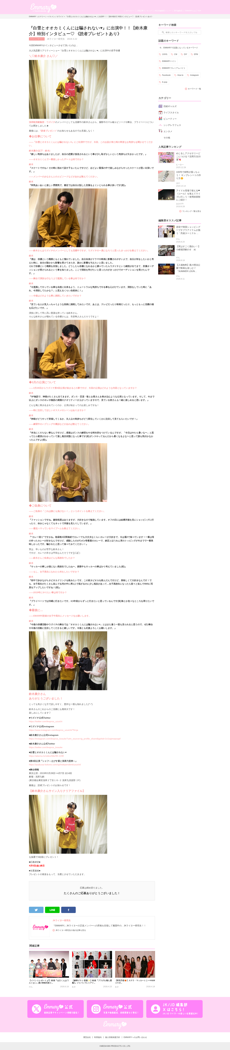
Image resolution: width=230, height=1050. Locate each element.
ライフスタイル (171, 112)
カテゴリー (129, 11)
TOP (199, 11)
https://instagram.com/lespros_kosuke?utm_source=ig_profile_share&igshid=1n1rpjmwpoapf (74, 738)
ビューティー (170, 119)
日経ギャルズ (170, 106)
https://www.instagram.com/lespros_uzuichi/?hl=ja (53, 730)
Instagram (194, 75)
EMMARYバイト (169, 61)
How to (180, 75)
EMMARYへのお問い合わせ (135, 1037)
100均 (164, 54)
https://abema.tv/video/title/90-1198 (46, 756)
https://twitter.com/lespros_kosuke (45, 747)
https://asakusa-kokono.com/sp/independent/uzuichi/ (55, 764)
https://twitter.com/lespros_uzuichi (45, 721)
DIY (185, 54)
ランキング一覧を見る (191, 211)
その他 (167, 137)
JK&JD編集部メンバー (163, 11)
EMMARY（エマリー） (38, 16)
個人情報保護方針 (112, 1037)
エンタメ (168, 131)
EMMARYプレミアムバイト (173, 68)
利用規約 (98, 1037)
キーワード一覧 (194, 89)
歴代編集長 (178, 11)
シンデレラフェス (172, 125)
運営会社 (87, 1037)
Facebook (166, 75)
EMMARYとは (190, 11)
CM (175, 54)
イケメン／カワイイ (56, 16)
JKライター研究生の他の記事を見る (71, 930)
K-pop (164, 82)
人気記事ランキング (144, 11)
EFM (196, 54)
